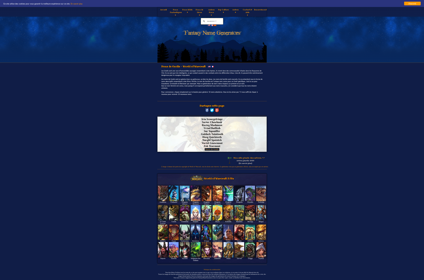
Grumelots (184, 221)
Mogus (261, 221)
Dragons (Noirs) (207, 203)
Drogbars (239, 202)
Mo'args (250, 221)
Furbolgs (261, 202)
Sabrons (261, 241)
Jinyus (217, 221)
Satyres (162, 258)
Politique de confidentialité (212, 269)
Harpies (195, 221)
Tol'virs (239, 258)
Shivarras (206, 258)
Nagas (174, 241)
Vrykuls (261, 258)
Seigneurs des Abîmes (195, 259)
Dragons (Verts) (228, 203)
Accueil (163, 10)
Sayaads (185, 258)
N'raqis (206, 241)
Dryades (250, 202)
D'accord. (412, 3)
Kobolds (228, 221)
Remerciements (261, 10)
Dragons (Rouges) (217, 203)
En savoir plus (76, 3)
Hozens (206, 221)
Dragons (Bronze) (196, 203)
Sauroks (174, 258)
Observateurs (217, 241)
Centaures (173, 202)
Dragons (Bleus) (185, 203)
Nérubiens (195, 241)
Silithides (217, 258)
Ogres (228, 241)
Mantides (239, 221)
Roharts (250, 241)
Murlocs (163, 241)
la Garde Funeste (163, 222)
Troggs (250, 258)
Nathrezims (185, 241)
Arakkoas (162, 202)
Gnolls (173, 221)
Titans (228, 258)
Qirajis (239, 241)
